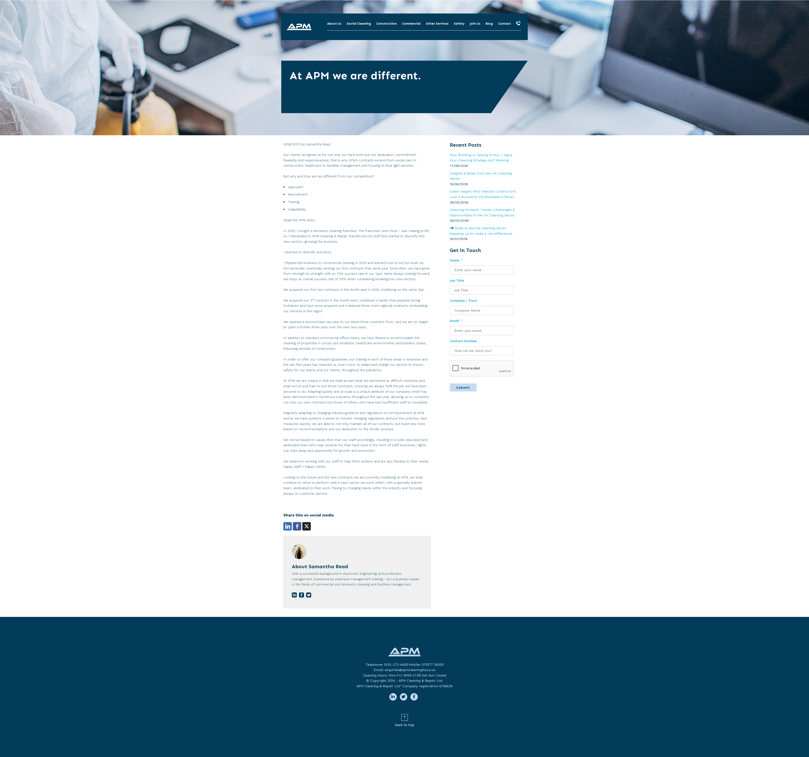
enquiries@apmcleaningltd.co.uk (410, 670)
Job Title (457, 281)
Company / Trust (463, 301)
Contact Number (463, 341)
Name (456, 260)
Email (456, 321)
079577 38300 (432, 665)
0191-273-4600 (396, 665)
